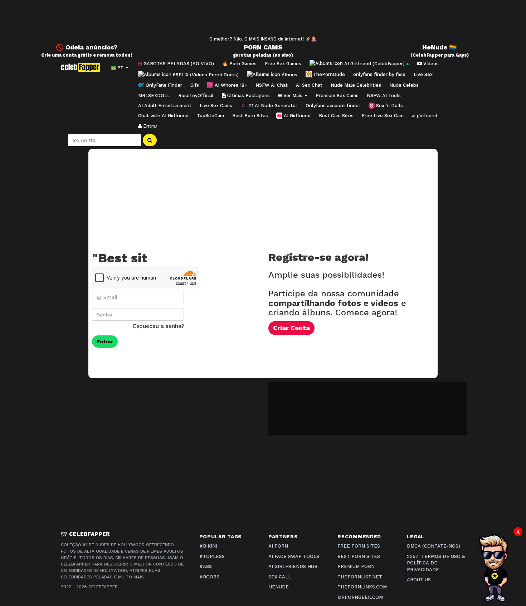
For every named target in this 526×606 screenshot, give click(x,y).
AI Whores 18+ (230, 85)
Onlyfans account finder (333, 105)
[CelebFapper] (82, 67)
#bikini (208, 546)
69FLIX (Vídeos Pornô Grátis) (205, 74)
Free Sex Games (283, 63)
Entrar (149, 126)
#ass (205, 566)
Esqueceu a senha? (158, 326)
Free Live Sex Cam (383, 115)
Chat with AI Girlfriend (163, 115)
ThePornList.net (359, 576)
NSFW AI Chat (271, 85)
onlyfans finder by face (379, 74)
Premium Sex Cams (337, 95)
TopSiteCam (210, 115)
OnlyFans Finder (163, 85)
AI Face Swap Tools (293, 556)
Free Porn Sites (358, 546)
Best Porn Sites (250, 115)
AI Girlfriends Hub (292, 566)
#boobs (209, 576)
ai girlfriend (424, 115)
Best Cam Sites (336, 115)
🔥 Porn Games (239, 63)
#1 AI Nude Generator (272, 105)
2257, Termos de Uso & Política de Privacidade (436, 563)
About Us (419, 579)
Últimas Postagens (248, 95)
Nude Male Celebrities (356, 85)
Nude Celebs (404, 85)
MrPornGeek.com (360, 597)
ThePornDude (328, 74)
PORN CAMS (263, 47)
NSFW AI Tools (384, 95)
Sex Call (279, 576)
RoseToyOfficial (196, 95)
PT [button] (120, 67)
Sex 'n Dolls (389, 105)
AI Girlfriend (296, 115)
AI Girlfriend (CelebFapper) (376, 63)
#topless (212, 556)
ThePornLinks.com (362, 587)
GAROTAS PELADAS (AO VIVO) (178, 63)
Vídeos (430, 63)
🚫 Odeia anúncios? (86, 47)
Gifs (194, 85)
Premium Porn (356, 566)
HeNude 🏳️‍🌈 (439, 47)
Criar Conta (291, 327)
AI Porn (278, 546)
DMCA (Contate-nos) (433, 546)
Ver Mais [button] (293, 95)
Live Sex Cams (216, 105)
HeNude (278, 587)
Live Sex (423, 74)
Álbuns (288, 74)
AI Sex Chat (309, 85)
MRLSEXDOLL (154, 95)
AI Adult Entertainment (164, 105)
